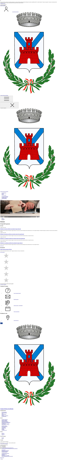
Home (2, 218)
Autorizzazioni (4, 423)
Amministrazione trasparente (5, 453)
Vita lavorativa (4, 427)
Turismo (3, 428)
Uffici (2, 413)
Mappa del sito (2, 457)
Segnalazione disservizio (5, 451)
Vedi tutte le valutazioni (3, 284)
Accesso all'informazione (5, 196)
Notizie (3, 433)
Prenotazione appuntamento (5, 450)
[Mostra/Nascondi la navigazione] (6, 99)
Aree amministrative (4, 412)
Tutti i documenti (2, 252)
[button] (3, 193)
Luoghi (3, 437)
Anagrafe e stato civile (4, 419)
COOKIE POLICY (2, 3)
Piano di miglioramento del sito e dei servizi (7, 456)
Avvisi (3, 434)
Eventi (3, 438)
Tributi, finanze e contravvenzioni (6, 422)
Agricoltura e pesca (4, 430)
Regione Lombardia (2, 5)
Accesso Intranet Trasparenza (4, 443)
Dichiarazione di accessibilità (5, 455)
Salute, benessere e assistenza (5, 424)
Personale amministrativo (5, 415)
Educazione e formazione (5, 421)
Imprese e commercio (4, 420)
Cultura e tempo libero (4, 426)
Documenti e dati (4, 416)
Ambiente (3, 429)
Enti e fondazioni (4, 414)
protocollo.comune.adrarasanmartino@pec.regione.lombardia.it (9, 448)
